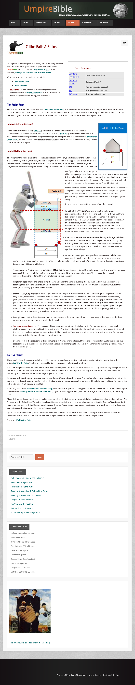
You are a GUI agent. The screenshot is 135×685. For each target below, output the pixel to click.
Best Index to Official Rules (22, 546)
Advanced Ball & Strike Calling (39, 388)
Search (39, 457)
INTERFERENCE (87, 22)
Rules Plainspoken (18, 555)
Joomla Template (113, 675)
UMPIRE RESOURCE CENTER (23, 572)
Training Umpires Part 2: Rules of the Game (29, 491)
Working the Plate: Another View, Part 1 (36, 391)
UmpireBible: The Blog (20, 567)
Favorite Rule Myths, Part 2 (22, 482)
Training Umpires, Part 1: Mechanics (26, 495)
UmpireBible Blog (40, 69)
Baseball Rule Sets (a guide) (23, 559)
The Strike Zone (22, 81)
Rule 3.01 (64, 134)
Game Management (19, 563)
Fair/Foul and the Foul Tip (22, 504)
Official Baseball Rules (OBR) (23, 533)
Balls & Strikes (21, 85)
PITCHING (71, 22)
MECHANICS (104, 22)
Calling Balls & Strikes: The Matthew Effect (33, 72)
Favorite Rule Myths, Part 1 (22, 487)
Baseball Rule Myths (19, 550)
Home (13, 22)
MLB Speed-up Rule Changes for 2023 (27, 512)
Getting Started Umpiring (21, 508)
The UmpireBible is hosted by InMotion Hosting (29, 643)
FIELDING (57, 22)
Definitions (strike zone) (54, 109)
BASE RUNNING (41, 22)
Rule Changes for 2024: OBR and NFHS (27, 478)
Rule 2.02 (37, 131)
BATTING (25, 22)
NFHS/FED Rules (18, 537)
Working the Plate (34, 93)
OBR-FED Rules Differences (23, 542)
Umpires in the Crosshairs (22, 499)
